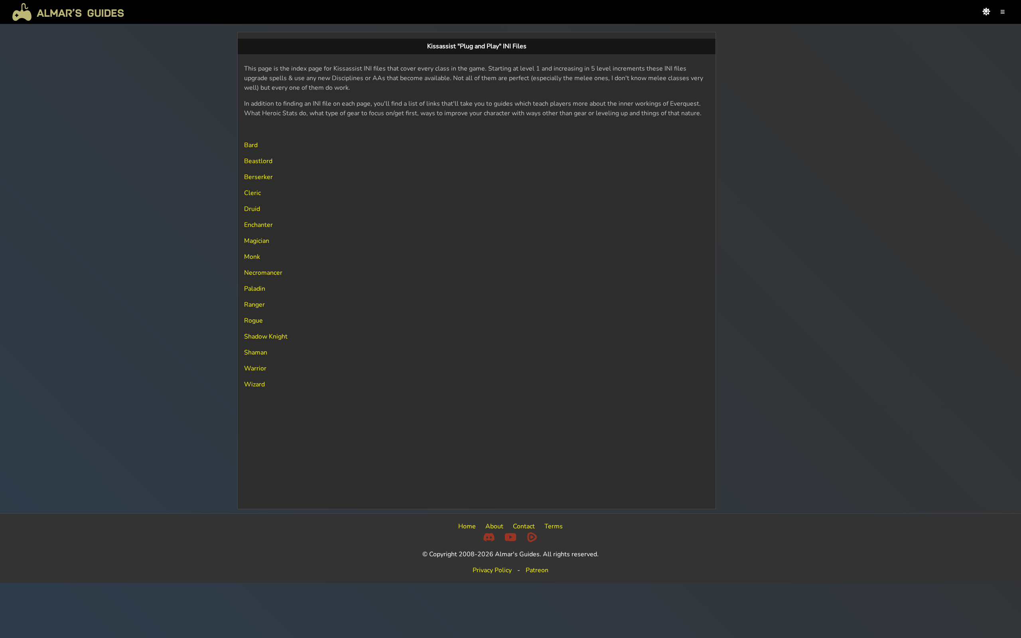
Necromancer (263, 272)
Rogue (253, 320)
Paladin (254, 288)
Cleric (252, 193)
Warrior (255, 368)
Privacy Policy (492, 570)
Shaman (255, 352)
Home (467, 526)
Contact (524, 526)
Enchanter (258, 225)
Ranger (254, 304)
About (494, 526)
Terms (553, 526)
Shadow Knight (266, 336)
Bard (251, 145)
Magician (256, 240)
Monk (252, 256)
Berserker (258, 177)
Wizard (254, 384)
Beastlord (258, 161)
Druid (252, 209)
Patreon (537, 570)
